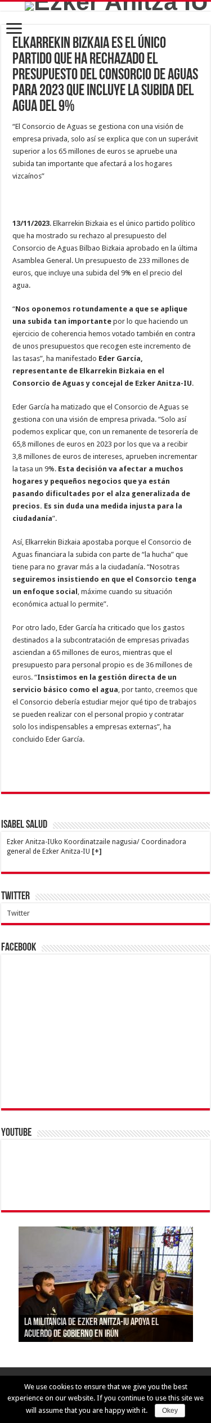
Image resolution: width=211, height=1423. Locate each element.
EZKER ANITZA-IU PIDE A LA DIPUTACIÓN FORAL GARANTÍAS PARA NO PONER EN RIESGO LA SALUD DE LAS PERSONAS (101, 1323)
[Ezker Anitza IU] (116, 6)
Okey (170, 1411)
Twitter (15, 896)
